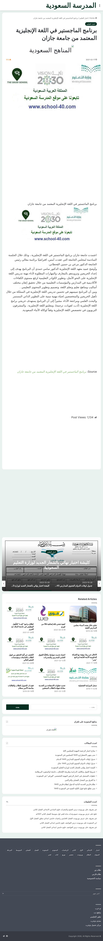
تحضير (71, 855)
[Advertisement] (51, 141)
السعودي (55, 850)
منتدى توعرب (96, 921)
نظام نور (97, 870)
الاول (81, 850)
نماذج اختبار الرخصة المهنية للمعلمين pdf (79, 751)
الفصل (36, 850)
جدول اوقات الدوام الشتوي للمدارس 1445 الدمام (75, 759)
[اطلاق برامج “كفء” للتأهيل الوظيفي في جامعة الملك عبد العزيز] (20, 613)
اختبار (98, 850)
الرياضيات (65, 850)
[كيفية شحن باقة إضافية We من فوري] (51, 613)
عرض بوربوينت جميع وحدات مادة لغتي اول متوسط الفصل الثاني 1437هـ (62, 814)
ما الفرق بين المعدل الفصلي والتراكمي (80, 780)
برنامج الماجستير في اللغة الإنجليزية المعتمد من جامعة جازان (51, 371)
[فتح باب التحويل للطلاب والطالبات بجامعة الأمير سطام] (20, 675)
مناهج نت (97, 912)
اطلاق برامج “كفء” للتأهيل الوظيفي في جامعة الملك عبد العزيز (22, 626)
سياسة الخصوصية (94, 878)
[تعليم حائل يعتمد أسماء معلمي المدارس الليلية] (83, 614)
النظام (89, 855)
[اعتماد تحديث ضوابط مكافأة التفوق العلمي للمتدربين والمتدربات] (51, 644)
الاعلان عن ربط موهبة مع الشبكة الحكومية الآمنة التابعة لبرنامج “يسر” (84, 657)
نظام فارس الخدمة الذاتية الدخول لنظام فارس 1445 (74, 784)
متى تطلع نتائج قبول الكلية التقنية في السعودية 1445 (74, 788)
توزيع (63, 855)
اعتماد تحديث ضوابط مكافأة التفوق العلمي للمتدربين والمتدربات (52, 656)
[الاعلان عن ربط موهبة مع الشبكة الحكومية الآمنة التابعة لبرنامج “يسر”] (83, 644)
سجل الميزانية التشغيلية (87, 685)
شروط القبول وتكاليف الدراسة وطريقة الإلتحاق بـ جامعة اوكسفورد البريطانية (65, 772)
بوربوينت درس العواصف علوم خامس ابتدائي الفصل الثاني (61, 823)
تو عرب (98, 908)
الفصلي (28, 850)
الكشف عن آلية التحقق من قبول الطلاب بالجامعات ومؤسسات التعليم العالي (21, 657)
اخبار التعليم (84, 18)
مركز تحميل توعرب (93, 925)
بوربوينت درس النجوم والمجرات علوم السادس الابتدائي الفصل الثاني (58, 809)
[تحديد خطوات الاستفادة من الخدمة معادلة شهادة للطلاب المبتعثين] (51, 675)
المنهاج (97, 855)
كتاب (56, 855)
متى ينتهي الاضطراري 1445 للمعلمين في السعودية (75, 755)
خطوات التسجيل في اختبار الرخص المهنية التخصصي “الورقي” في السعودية (65, 776)
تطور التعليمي (95, 917)
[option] (51, 564)
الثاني (74, 850)
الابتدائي (89, 850)
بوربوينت (80, 855)
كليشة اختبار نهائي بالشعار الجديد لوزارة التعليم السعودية (51, 564)
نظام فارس (96, 874)
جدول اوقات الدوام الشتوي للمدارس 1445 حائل (76, 763)
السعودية (45, 850)
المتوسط (19, 850)
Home (92, 18)
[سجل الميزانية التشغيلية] (83, 675)
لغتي (49, 855)
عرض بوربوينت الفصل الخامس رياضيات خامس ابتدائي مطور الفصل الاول (57, 818)
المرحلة (9, 850)
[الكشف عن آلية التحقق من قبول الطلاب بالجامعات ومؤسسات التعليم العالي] (20, 644)
